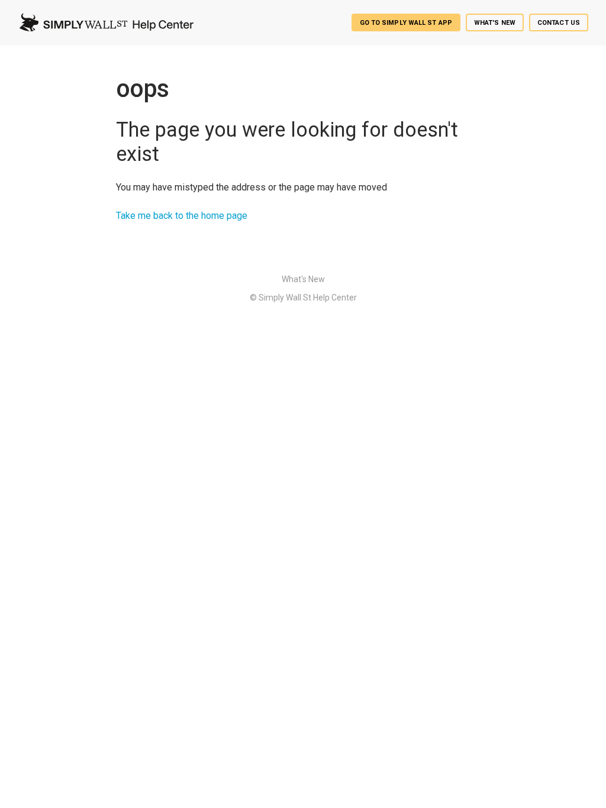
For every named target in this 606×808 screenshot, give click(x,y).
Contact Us (558, 23)
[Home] (106, 22)
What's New (494, 23)
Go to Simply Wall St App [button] (406, 23)
